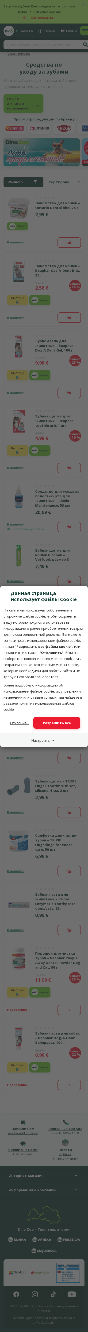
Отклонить (19, 723)
